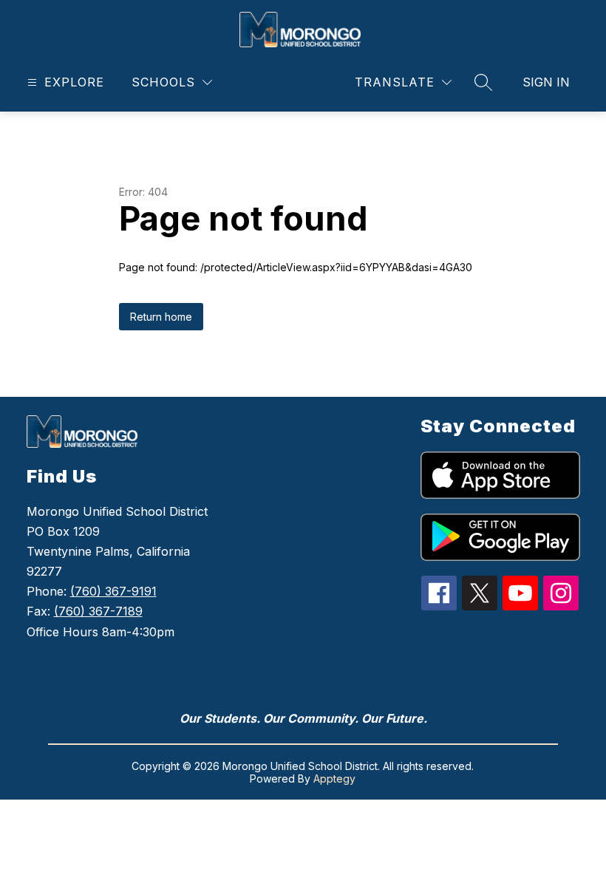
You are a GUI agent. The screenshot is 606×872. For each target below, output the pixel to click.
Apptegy (334, 778)
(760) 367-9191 (113, 591)
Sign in (546, 82)
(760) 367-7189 (98, 611)
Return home (161, 316)
